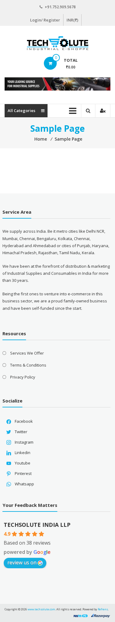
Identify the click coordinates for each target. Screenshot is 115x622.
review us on (21, 562)
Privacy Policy (22, 377)
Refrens (103, 609)
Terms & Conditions (28, 365)
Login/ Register (45, 20)
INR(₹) (72, 20)
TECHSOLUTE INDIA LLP (37, 524)
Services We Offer (27, 353)
